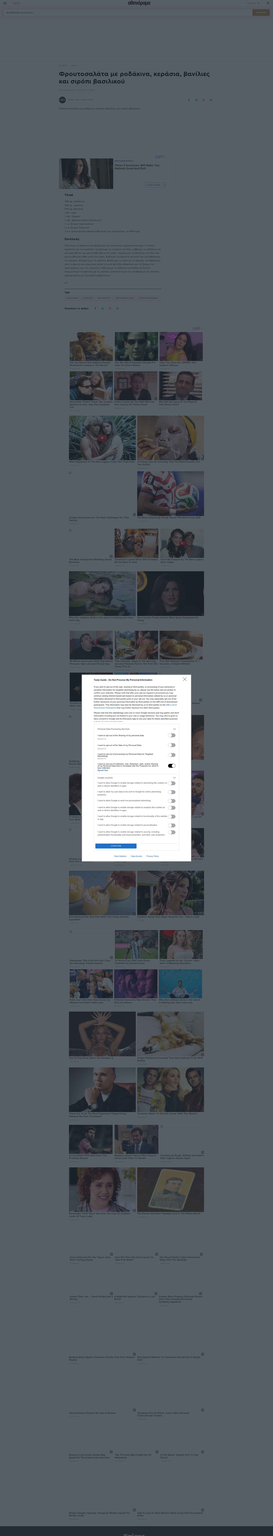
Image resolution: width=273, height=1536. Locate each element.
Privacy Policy (152, 856)
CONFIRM (116, 846)
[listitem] (136, 729)
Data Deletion (120, 856)
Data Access (136, 856)
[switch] (171, 735)
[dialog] (136, 768)
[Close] (185, 680)
